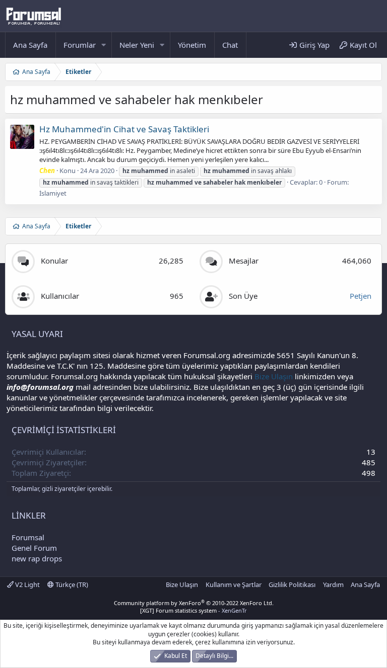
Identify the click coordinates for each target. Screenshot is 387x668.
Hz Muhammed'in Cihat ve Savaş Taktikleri (124, 129)
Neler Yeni (136, 45)
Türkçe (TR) (71, 584)
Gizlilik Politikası (292, 584)
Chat (230, 45)
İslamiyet (53, 193)
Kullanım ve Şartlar (234, 584)
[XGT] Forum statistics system (193, 610)
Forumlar (79, 45)
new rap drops (37, 558)
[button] (104, 45)
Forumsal (28, 537)
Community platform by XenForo (194, 603)
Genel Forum (34, 548)
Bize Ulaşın (273, 376)
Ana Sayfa (30, 45)
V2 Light (27, 584)
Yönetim (192, 45)
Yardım (333, 584)
